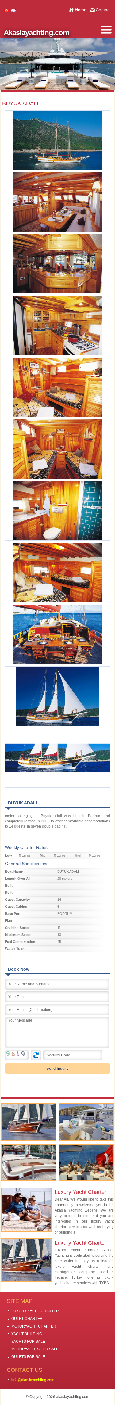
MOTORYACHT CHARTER (33, 1326)
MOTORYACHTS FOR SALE (35, 1349)
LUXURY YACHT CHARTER (35, 1311)
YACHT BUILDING (26, 1334)
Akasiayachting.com (36, 32)
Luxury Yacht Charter (80, 1192)
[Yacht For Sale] (28, 1162)
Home (80, 9)
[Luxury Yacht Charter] (28, 1122)
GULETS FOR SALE (28, 1357)
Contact (103, 9)
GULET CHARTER (27, 1319)
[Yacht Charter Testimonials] (86, 1162)
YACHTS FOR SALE (28, 1341)
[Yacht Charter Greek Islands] (86, 1122)
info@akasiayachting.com (32, 1380)
